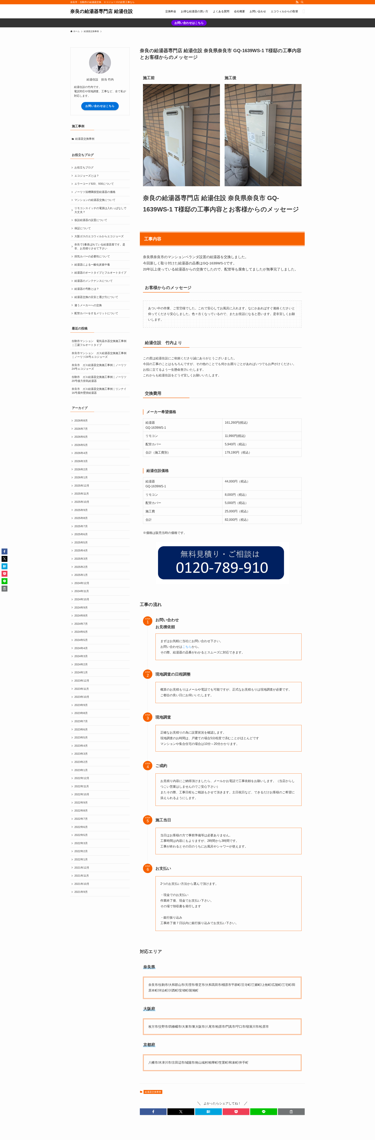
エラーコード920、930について (94, 183)
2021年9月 (81, 891)
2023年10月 (81, 696)
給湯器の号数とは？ (86, 288)
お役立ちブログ (84, 167)
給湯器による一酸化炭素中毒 (92, 264)
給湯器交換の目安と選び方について (96, 297)
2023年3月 (81, 753)
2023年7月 (81, 721)
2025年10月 (81, 501)
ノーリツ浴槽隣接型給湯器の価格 (94, 191)
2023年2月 (81, 761)
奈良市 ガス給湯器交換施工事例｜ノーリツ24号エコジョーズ (99, 366)
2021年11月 (81, 875)
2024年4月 (81, 648)
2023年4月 (81, 745)
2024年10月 (81, 599)
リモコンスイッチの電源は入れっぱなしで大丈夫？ (100, 210)
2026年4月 (81, 453)
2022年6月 (81, 827)
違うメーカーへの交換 (88, 305)
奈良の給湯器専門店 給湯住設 (101, 11)
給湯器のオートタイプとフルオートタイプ (100, 272)
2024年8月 (81, 615)
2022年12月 (81, 778)
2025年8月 (81, 518)
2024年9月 (81, 607)
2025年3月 (81, 558)
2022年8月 (81, 810)
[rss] (297, 2)
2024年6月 (81, 631)
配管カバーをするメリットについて (96, 313)
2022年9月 (81, 802)
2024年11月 (81, 591)
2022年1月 (81, 859)
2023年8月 (81, 713)
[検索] (302, 2)
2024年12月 (81, 583)
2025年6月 (81, 534)
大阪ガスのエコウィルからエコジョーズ (99, 236)
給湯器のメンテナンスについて (93, 280)
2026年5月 (81, 445)
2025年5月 (81, 542)
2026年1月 (81, 477)
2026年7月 (81, 428)
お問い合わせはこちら (189, 22)
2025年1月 (81, 574)
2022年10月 (81, 794)
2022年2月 (81, 851)
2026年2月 (81, 469)
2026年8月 (81, 420)
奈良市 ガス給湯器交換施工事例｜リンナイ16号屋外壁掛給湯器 (99, 390)
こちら (187, 646)
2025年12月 (81, 485)
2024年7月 (81, 623)
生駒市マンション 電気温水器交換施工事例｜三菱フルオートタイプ (99, 342)
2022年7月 (81, 818)
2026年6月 (81, 436)
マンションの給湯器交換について (94, 199)
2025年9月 (81, 510)
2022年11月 (81, 786)
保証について (82, 228)
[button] (153, 1111)
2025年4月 (81, 550)
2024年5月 (81, 640)
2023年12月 (81, 680)
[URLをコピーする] (291, 1111)
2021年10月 (81, 883)
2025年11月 (81, 493)
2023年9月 (81, 705)
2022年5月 (81, 835)
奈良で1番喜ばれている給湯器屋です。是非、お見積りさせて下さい (99, 246)
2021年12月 (81, 867)
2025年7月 (81, 526)
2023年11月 (81, 688)
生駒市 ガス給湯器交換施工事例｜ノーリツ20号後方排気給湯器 (99, 378)
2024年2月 (81, 664)
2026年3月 (81, 461)
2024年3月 (81, 656)
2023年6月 (81, 729)
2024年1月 (81, 672)
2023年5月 (81, 737)
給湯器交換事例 (153, 1092)
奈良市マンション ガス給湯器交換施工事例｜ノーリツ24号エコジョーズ (99, 355)
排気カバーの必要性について (92, 256)
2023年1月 (81, 770)
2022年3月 (81, 843)
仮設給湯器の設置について (90, 220)
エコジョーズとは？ (86, 175)
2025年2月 (81, 566)
